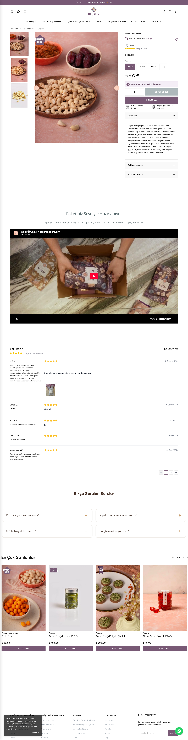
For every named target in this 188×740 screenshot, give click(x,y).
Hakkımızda (109, 725)
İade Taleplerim (47, 725)
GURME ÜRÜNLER (138, 22)
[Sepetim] (176, 11)
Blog (106, 738)
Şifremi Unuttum (48, 720)
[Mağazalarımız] (12, 11)
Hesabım (44, 738)
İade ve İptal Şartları (81, 729)
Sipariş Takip (46, 729)
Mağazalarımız (110, 720)
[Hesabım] (164, 11)
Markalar (107, 729)
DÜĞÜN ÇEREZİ (157, 22)
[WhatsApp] (18, 11)
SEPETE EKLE (162, 92)
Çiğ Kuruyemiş (28, 28)
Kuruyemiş (14, 28)
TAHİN (98, 22)
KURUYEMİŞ (29, 22)
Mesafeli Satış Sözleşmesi (83, 725)
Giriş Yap (44, 733)
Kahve (12, 738)
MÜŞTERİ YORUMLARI (117, 22)
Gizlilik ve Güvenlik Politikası (84, 720)
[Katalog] (24, 11)
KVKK (75, 738)
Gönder (173, 733)
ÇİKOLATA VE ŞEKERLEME (78, 22)
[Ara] (170, 11)
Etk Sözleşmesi (79, 733)
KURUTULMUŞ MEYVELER (52, 22)
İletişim (107, 733)
